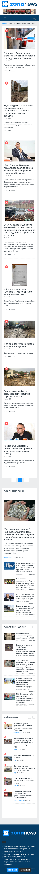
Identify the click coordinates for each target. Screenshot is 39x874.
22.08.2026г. (21, 749)
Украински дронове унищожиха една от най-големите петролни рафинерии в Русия (25, 609)
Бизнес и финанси (23, 689)
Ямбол (16, 785)
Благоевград (20, 590)
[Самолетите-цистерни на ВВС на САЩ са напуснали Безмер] (8, 782)
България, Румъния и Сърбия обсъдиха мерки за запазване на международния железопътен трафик (25, 682)
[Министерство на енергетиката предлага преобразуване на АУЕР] (9, 636)
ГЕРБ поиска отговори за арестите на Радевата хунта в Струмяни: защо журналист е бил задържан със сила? (25, 567)
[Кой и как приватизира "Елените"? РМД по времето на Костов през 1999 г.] (19, 275)
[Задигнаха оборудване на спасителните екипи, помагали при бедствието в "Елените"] (19, 39)
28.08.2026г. (18, 558)
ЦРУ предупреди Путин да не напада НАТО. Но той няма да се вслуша (25, 596)
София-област (18, 732)
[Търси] (33, 18)
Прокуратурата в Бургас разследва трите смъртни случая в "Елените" (17, 394)
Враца (15, 749)
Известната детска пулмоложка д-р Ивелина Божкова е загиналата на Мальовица (23, 727)
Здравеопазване (22, 705)
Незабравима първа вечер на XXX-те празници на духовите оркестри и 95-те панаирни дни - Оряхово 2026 (23, 743)
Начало (4, 23)
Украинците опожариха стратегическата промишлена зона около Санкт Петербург (23, 794)
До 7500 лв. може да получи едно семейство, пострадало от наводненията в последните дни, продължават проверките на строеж (19, 230)
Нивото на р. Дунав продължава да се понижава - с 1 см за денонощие (24, 768)
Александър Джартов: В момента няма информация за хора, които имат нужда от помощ (19, 450)
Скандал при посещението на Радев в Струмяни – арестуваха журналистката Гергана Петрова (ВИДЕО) (25, 583)
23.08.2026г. (26, 732)
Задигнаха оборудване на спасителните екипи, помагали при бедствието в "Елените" (19, 56)
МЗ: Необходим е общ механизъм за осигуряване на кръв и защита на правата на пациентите (24, 698)
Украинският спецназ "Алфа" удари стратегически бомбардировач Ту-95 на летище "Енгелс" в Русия (25, 649)
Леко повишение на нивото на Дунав (23, 756)
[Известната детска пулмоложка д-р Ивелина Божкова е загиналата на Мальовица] (8, 727)
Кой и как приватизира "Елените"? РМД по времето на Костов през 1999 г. (18, 292)
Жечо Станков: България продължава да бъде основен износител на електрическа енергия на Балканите (19, 169)
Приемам (12, 870)
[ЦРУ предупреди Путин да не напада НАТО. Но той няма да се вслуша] (9, 597)
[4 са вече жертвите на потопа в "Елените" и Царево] (19, 329)
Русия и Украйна (22, 615)
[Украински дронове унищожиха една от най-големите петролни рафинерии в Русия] (9, 608)
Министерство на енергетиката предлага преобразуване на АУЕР (25, 636)
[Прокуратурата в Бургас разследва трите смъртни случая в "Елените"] (19, 377)
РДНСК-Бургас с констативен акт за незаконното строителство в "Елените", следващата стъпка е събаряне (18, 110)
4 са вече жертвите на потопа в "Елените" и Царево (19, 345)
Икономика (8, 558)
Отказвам (25, 870)
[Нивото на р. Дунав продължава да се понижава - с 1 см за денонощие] (8, 769)
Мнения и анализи (23, 601)
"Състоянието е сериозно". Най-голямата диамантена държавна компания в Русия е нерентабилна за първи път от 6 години (19, 534)
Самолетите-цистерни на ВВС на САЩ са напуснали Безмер (24, 781)
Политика (19, 574)
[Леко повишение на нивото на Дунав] (8, 758)
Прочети (7, 71)
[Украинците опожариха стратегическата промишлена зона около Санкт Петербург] (8, 794)
